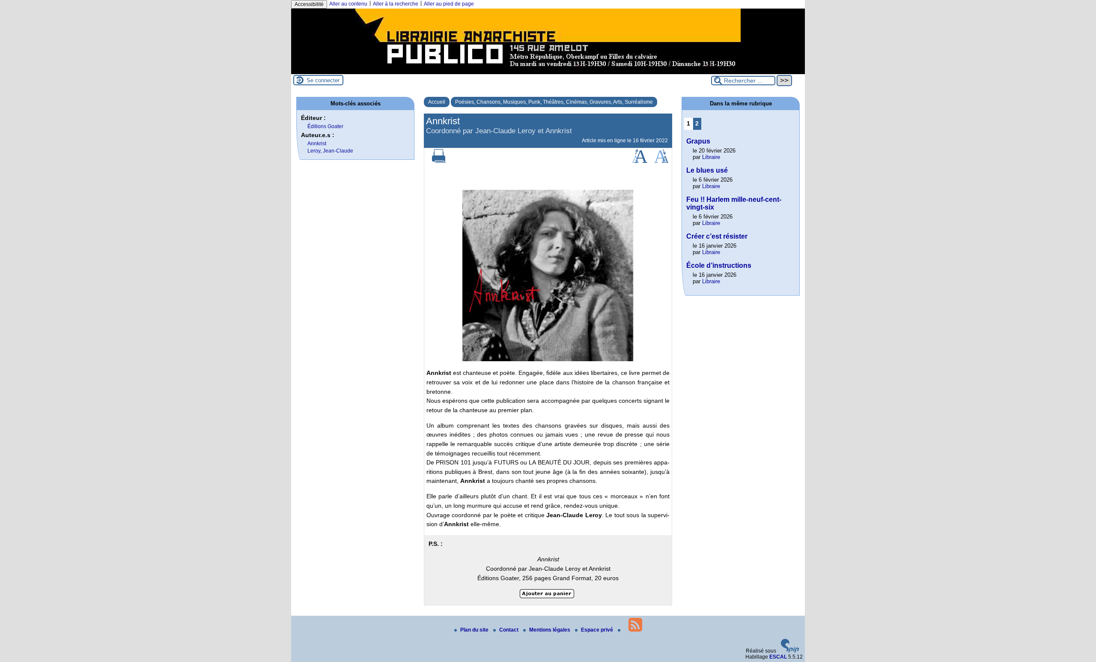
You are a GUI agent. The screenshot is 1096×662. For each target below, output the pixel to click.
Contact (509, 630)
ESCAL (778, 657)
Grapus (698, 141)
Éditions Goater (325, 126)
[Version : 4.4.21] (789, 651)
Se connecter (323, 80)
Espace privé (597, 630)
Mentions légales (550, 630)
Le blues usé (707, 170)
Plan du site (475, 630)
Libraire (711, 157)
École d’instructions (718, 265)
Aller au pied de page (449, 4)
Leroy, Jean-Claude (330, 151)
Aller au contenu (348, 4)
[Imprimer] (439, 161)
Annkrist (316, 144)
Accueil (436, 102)
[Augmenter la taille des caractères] (639, 161)
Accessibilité (309, 4)
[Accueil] (548, 71)
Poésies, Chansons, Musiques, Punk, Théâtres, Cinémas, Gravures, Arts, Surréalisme (554, 102)
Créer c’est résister (717, 236)
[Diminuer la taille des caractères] (661, 161)
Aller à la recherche (395, 4)
